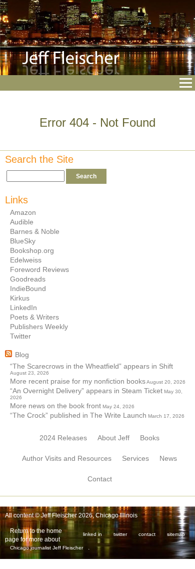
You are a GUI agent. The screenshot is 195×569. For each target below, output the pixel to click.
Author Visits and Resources (67, 458)
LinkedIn (23, 308)
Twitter (20, 336)
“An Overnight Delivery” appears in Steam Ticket (86, 391)
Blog (22, 355)
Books (150, 438)
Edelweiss (26, 260)
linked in (92, 534)
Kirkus (20, 298)
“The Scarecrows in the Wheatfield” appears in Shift (91, 366)
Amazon (23, 212)
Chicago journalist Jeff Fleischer (46, 547)
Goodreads (28, 279)
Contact (100, 479)
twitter (120, 534)
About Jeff (114, 438)
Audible (22, 222)
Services (135, 458)
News (168, 458)
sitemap (176, 534)
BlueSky (23, 241)
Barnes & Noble (35, 231)
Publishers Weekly (39, 327)
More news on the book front (55, 406)
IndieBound (28, 288)
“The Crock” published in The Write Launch (78, 415)
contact (147, 534)
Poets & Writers (34, 317)
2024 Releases (63, 438)
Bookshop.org (32, 250)
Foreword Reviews (39, 269)
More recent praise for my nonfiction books (78, 381)
